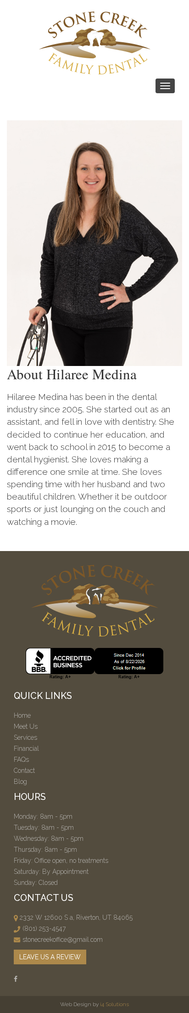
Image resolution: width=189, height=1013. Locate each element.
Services (25, 737)
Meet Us (26, 726)
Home (22, 715)
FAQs (21, 759)
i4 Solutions (114, 1004)
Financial (26, 748)
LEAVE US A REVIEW (50, 957)
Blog (20, 781)
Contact (24, 770)
